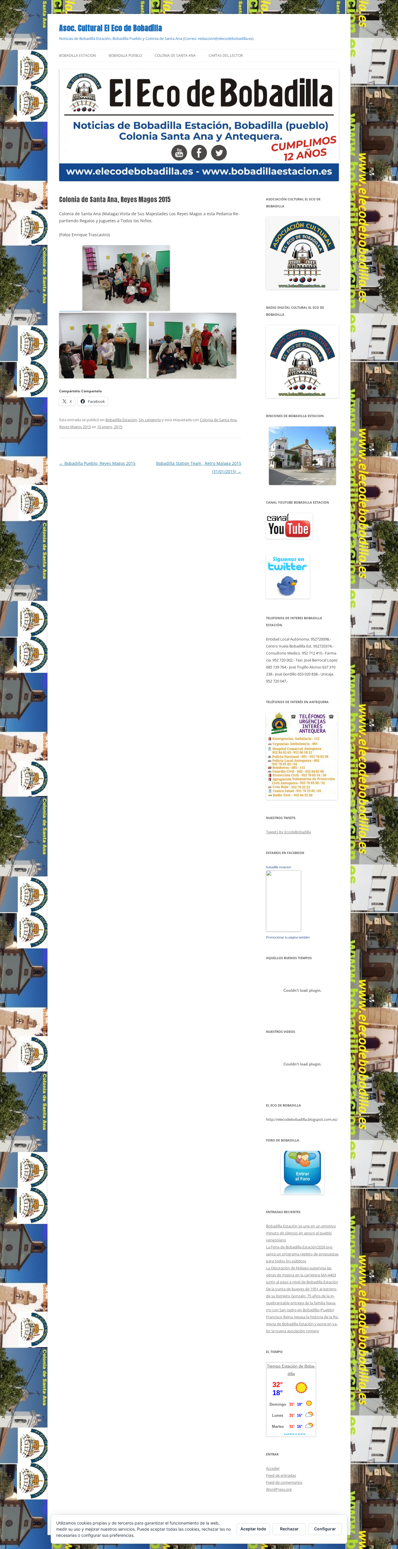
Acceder (273, 1468)
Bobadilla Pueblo (125, 55)
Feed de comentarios (284, 1482)
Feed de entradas (281, 1475)
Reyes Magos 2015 (75, 426)
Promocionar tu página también (288, 937)
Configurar (325, 1528)
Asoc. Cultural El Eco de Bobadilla (110, 28)
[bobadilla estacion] (283, 930)
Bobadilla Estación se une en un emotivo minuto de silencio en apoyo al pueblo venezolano (301, 1233)
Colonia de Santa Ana (175, 55)
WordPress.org (279, 1489)
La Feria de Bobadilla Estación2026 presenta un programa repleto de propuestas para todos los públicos (302, 1254)
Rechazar (289, 1528)
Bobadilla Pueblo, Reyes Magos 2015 (97, 463)
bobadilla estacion (278, 867)
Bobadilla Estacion (77, 55)
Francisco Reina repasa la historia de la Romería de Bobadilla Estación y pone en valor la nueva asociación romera (302, 1323)
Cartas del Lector (226, 55)
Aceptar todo (253, 1528)
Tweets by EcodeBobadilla (288, 832)
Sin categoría (150, 419)
